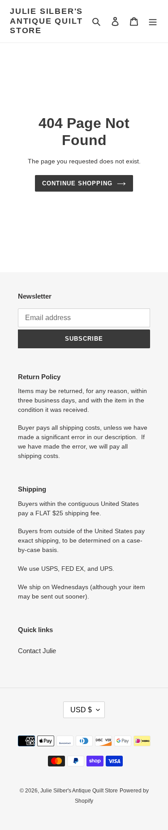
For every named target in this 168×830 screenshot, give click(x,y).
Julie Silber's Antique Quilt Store (46, 21)
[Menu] (152, 21)
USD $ (81, 710)
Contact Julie (37, 651)
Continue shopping (77, 183)
